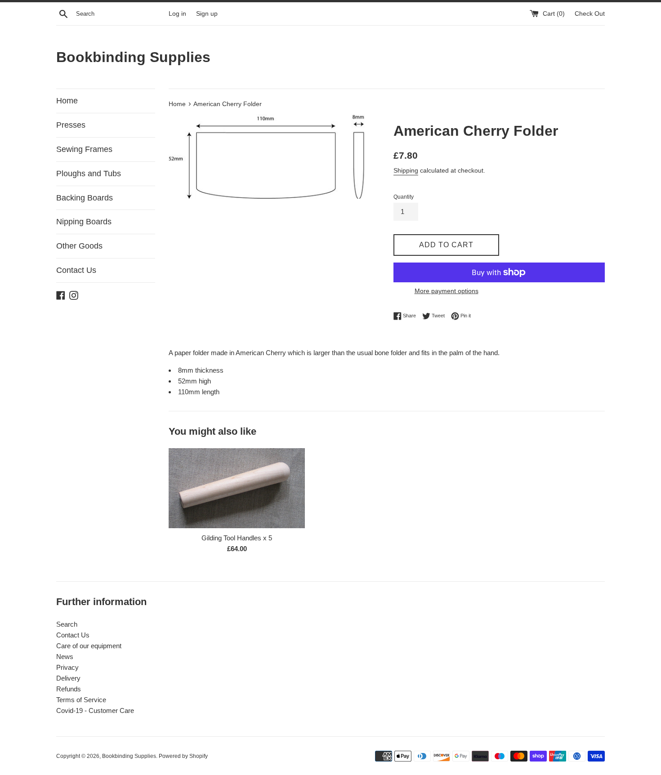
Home (67, 100)
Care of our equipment (88, 646)
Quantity (403, 197)
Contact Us (76, 270)
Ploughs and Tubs (88, 173)
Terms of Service (81, 700)
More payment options (446, 290)
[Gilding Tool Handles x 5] (237, 488)
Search (66, 624)
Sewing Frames (84, 149)
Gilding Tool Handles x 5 (236, 538)
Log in (177, 13)
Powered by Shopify (183, 756)
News (64, 656)
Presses (70, 124)
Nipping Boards (84, 221)
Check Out (590, 13)
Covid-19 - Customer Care (95, 710)
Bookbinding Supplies (133, 57)
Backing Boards (84, 197)
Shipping (405, 170)
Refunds (68, 689)
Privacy (67, 667)
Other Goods (79, 245)
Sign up (207, 13)
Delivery (68, 678)
